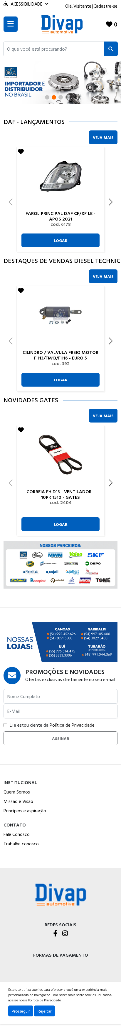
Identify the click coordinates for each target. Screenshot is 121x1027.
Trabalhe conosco (21, 843)
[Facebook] (55, 933)
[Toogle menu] (11, 24)
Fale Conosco (17, 834)
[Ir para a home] (60, 894)
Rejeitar (44, 1011)
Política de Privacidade (72, 724)
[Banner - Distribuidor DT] (60, 82)
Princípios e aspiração (25, 810)
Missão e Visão (18, 801)
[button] (53, 49)
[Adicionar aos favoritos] (21, 151)
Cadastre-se (105, 5)
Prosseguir (21, 1011)
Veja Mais (103, 137)
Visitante (82, 5)
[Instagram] (65, 933)
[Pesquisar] (111, 49)
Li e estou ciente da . (53, 724)
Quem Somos (17, 791)
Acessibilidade (27, 3)
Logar (61, 240)
